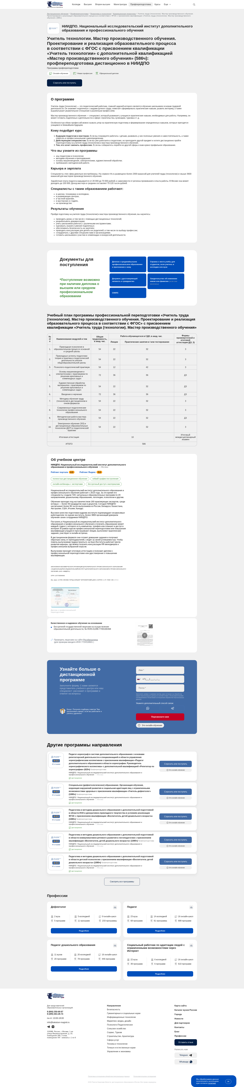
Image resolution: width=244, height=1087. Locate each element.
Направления (114, 1006)
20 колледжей (84, 955)
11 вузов (58, 955)
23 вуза (134, 916)
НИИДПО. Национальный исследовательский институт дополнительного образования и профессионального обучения (127, 28)
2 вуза (57, 916)
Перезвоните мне (160, 717)
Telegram (183, 1055)
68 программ (137, 921)
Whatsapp (183, 1062)
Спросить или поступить (64, 83)
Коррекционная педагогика (124, 14)
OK (228, 1081)
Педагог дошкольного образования (73, 945)
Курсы (157, 4)
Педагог (132, 906)
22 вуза (134, 959)
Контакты (179, 1027)
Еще (166, 4)
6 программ (159, 964)
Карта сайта (180, 1006)
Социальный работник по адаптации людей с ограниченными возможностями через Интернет (156, 948)
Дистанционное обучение (57, 14)
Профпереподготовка (140, 4)
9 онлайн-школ (109, 916)
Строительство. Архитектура (120, 1036)
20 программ (60, 959)
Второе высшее (102, 4)
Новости (178, 1019)
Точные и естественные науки (121, 1048)
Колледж (76, 4)
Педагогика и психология (100, 14)
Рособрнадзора (90, 640)
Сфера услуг (113, 1040)
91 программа (160, 921)
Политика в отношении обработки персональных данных (109, 1076)
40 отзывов (56, 764)
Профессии (180, 1036)
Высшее (88, 4)
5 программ (59, 921)
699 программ (184, 921)
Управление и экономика (119, 1051)
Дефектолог (58, 906)
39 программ (137, 964)
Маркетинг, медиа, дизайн (119, 1021)
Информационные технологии (121, 1017)
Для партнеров (182, 1023)
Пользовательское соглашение (144, 1076)
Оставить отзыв (185, 1042)
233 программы (109, 921)
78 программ (84, 959)
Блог (176, 1032)
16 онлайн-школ (185, 916)
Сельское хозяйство (116, 1029)
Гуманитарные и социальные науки (123, 1013)
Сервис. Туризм (114, 1032)
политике (212, 1083)
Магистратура (120, 4)
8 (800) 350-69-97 (55, 1012)
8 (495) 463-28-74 (55, 1014)
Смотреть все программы (122, 882)
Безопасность (113, 1009)
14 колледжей (160, 916)
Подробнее (84, 931)
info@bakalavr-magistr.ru (58, 1022)
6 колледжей (160, 959)
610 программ (184, 964)
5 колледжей (84, 916)
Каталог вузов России (185, 1010)
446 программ (108, 959)
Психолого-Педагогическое (120, 1025)
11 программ (84, 921)
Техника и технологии (117, 1044)
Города (178, 1014)
